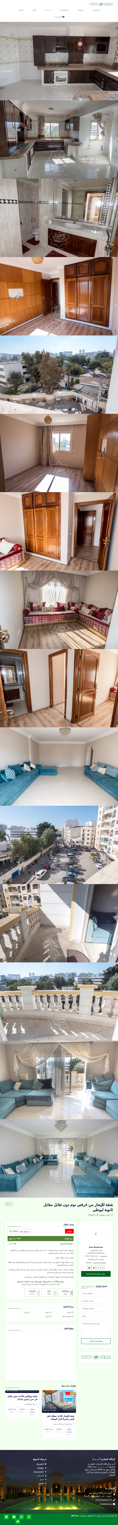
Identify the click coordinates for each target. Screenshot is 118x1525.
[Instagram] (21, 1517)
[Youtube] (14, 1517)
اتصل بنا (57, 1284)
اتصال (21, 10)
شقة (72, 1393)
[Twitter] (17, 1521)
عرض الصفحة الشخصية (95, 1274)
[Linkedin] (6, 1517)
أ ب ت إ (48, 10)
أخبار (34, 10)
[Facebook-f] (29, 1517)
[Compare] (11, 1204)
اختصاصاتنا (64, 10)
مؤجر (67, 1393)
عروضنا (81, 10)
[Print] (7, 1204)
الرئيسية (96, 10)
